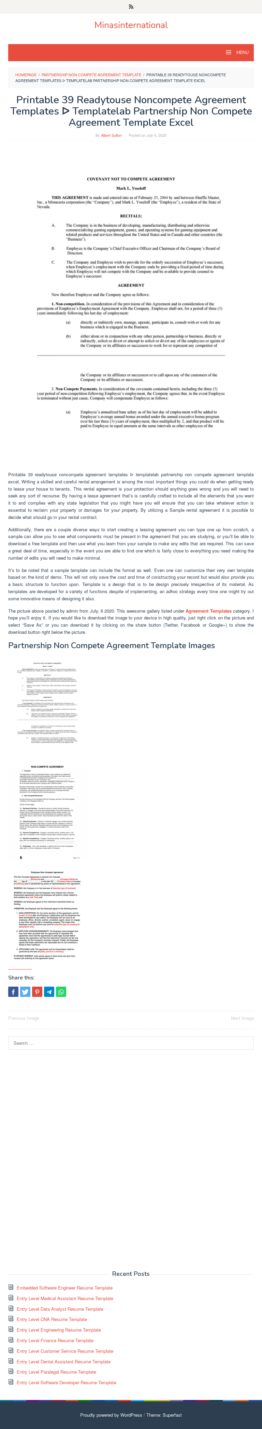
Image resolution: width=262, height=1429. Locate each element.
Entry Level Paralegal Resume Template (56, 1371)
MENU (242, 53)
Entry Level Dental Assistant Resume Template (64, 1361)
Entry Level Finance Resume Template (55, 1340)
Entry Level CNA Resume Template (52, 1319)
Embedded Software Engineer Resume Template (65, 1287)
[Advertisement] (59, 1159)
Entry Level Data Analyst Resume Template (60, 1309)
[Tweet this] (25, 992)
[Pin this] (37, 992)
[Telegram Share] (49, 992)
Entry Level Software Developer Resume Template (66, 1382)
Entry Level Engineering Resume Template (59, 1329)
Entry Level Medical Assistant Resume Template (65, 1298)
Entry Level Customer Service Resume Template (65, 1351)
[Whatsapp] (61, 992)
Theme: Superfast (164, 1415)
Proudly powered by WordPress (111, 1415)
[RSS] (131, 7)
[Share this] (13, 992)
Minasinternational (131, 25)
